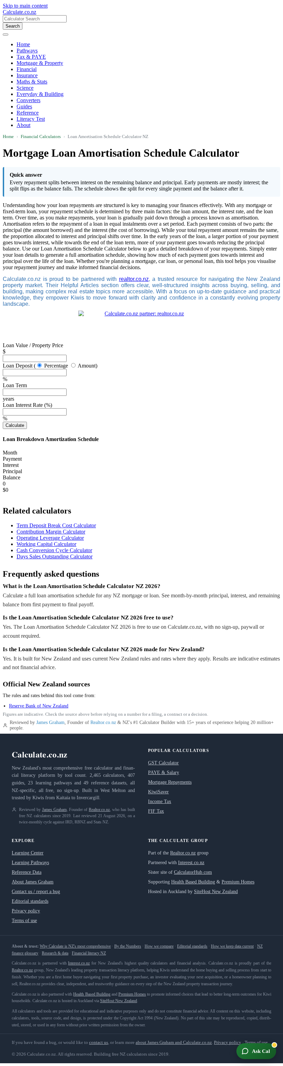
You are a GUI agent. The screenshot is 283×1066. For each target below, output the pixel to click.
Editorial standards (30, 901)
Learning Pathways (30, 862)
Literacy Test (31, 119)
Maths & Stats (32, 82)
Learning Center (27, 852)
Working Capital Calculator (46, 544)
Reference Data (26, 872)
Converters (28, 100)
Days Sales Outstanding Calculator (54, 556)
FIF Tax (156, 811)
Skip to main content (25, 6)
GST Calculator (163, 762)
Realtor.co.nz (103, 722)
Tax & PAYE (31, 57)
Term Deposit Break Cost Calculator (56, 525)
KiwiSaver (158, 791)
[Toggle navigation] (5, 34)
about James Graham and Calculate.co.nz (174, 1042)
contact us (98, 1042)
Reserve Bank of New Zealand (38, 705)
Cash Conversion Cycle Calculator (54, 550)
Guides (24, 106)
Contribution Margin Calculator (51, 532)
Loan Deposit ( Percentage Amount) (50, 366)
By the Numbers (127, 946)
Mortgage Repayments (170, 782)
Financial (27, 69)
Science (25, 88)
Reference (28, 113)
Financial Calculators (41, 136)
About (23, 125)
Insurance (27, 75)
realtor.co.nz (134, 279)
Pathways (27, 50)
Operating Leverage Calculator (50, 538)
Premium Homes (238, 881)
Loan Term (15, 385)
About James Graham (32, 881)
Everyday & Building (40, 94)
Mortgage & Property (40, 63)
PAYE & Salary (163, 772)
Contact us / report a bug (36, 891)
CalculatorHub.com (193, 872)
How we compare (159, 946)
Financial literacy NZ (89, 953)
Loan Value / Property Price (33, 345)
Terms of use (24, 920)
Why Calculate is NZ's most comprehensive (75, 946)
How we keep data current (232, 946)
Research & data (55, 953)
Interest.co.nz (191, 862)
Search (13, 26)
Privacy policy (26, 910)
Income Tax (159, 801)
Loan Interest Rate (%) (27, 405)
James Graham (50, 722)
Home (23, 44)
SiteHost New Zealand (216, 891)
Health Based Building (193, 881)
